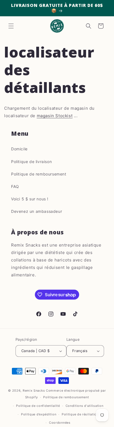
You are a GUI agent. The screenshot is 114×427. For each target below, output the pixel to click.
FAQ (15, 186)
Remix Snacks (34, 390)
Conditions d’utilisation (84, 406)
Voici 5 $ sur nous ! (29, 199)
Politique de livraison (31, 161)
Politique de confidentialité (38, 406)
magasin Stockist (55, 115)
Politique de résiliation (80, 414)
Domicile (19, 148)
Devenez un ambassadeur (36, 211)
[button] (11, 26)
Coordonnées (60, 423)
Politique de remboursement (38, 174)
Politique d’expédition (38, 414)
